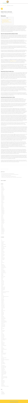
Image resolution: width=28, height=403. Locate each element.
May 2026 (2, 185)
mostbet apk (2, 316)
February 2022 (2, 219)
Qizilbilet (2, 350)
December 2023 (2, 202)
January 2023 (2, 209)
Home (1, 5)
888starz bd (2, 264)
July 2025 (2, 191)
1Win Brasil (2, 242)
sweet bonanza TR (3, 363)
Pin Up (2, 332)
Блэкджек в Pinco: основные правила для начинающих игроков (8, 176)
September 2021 (2, 222)
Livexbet (2, 309)
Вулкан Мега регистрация (4, 376)
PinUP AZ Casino (3, 342)
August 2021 (2, 223)
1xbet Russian (2, 259)
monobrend (2, 314)
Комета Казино (3, 381)
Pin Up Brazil (2, 334)
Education (2, 298)
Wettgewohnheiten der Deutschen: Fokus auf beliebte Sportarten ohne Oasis (9, 174)
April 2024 (2, 201)
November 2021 (2, 220)
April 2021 (2, 227)
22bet (1, 260)
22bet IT (2, 261)
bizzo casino (2, 281)
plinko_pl (2, 347)
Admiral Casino (3, 265)
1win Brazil (2, 243)
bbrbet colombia (3, 276)
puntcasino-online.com (3, 349)
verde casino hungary (3, 366)
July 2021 (2, 224)
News (1, 329)
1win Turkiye (2, 247)
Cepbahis (2, 294)
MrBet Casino (2, 328)
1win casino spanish (3, 244)
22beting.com (2, 262)
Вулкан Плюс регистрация (4, 377)
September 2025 (2, 189)
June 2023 (2, 204)
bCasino (2, 278)
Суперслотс (2, 384)
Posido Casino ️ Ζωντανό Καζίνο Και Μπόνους (6, 175)
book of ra (2, 283)
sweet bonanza (3, 362)
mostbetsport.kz (3, 325)
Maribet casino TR (3, 310)
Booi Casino (2, 282)
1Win (1, 240)
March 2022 (2, 218)
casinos (2, 293)
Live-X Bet (2, 308)
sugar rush (2, 360)
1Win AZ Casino (2, 241)
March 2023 (2, 207)
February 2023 (2, 208)
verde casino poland (3, 367)
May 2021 (2, 226)
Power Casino (2, 348)
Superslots (2, 361)
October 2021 (2, 221)
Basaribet (2, 275)
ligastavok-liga (3, 307)
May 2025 (2, 193)
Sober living (2, 358)
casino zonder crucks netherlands (5, 291)
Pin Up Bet (2, 333)
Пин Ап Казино (3, 382)
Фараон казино (3, 385)
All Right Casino (3, 266)
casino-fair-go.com (3, 292)
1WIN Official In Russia (3, 246)
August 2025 (2, 190)
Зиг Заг (2, 379)
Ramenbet (2, 351)
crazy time (2, 295)
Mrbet (2, 327)
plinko (2, 346)
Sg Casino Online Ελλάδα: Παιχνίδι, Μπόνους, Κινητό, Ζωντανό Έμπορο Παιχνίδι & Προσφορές (11, 177)
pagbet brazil (2, 331)
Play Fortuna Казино (3, 345)
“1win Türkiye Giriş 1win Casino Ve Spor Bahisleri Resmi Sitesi (7, 173)
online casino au (3, 330)
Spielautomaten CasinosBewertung (5, 359)
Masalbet (2, 311)
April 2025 (2, 194)
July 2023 (2, 203)
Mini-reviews (2, 312)
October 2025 (2, 188)
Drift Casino (2, 297)
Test (1, 364)
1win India (2, 245)
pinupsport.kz (2, 343)
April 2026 (2, 186)
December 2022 (2, 210)
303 (1, 263)
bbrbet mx (2, 277)
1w (1, 239)
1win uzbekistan (3, 248)
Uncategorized (4, 5)
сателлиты (2, 383)
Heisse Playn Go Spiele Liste (5, 21)
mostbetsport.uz (3, 326)
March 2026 (2, 187)
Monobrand (2, 313)
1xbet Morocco (3, 258)
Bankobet (2, 274)
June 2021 (2, 225)
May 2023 (2, 205)
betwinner (2, 280)
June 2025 (2, 192)
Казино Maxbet (3, 380)
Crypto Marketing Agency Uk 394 (4, 296)
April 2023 (2, 206)
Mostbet (2, 315)
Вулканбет (2, 378)
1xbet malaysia (2, 257)
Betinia (2, 279)
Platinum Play (2, 344)
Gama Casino (2, 299)
